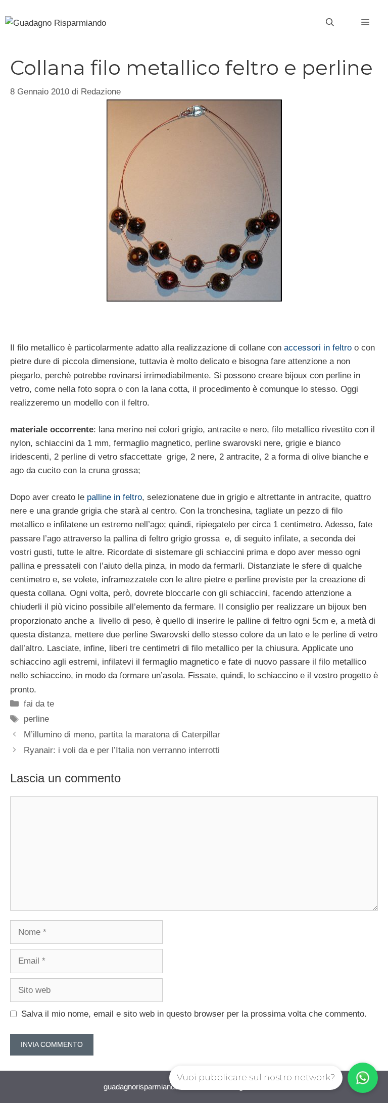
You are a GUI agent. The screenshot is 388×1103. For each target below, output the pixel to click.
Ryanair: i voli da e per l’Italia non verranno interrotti (122, 750)
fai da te (39, 704)
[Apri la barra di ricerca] (330, 22)
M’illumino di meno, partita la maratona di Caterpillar (122, 734)
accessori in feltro (319, 348)
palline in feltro (113, 497)
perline (36, 719)
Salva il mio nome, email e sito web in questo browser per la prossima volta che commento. (194, 1014)
